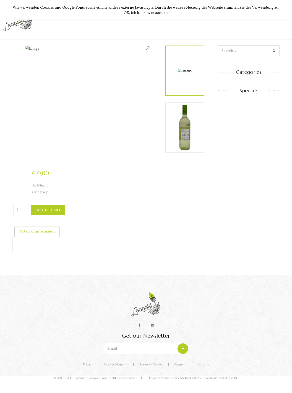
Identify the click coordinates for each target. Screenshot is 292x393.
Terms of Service (152, 364)
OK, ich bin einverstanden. (146, 13)
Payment (181, 364)
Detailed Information (38, 231)
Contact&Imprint (116, 364)
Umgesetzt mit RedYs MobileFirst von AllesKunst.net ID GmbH (193, 378)
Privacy (88, 364)
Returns (203, 364)
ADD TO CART (48, 210)
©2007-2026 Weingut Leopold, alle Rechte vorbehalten (95, 378)
